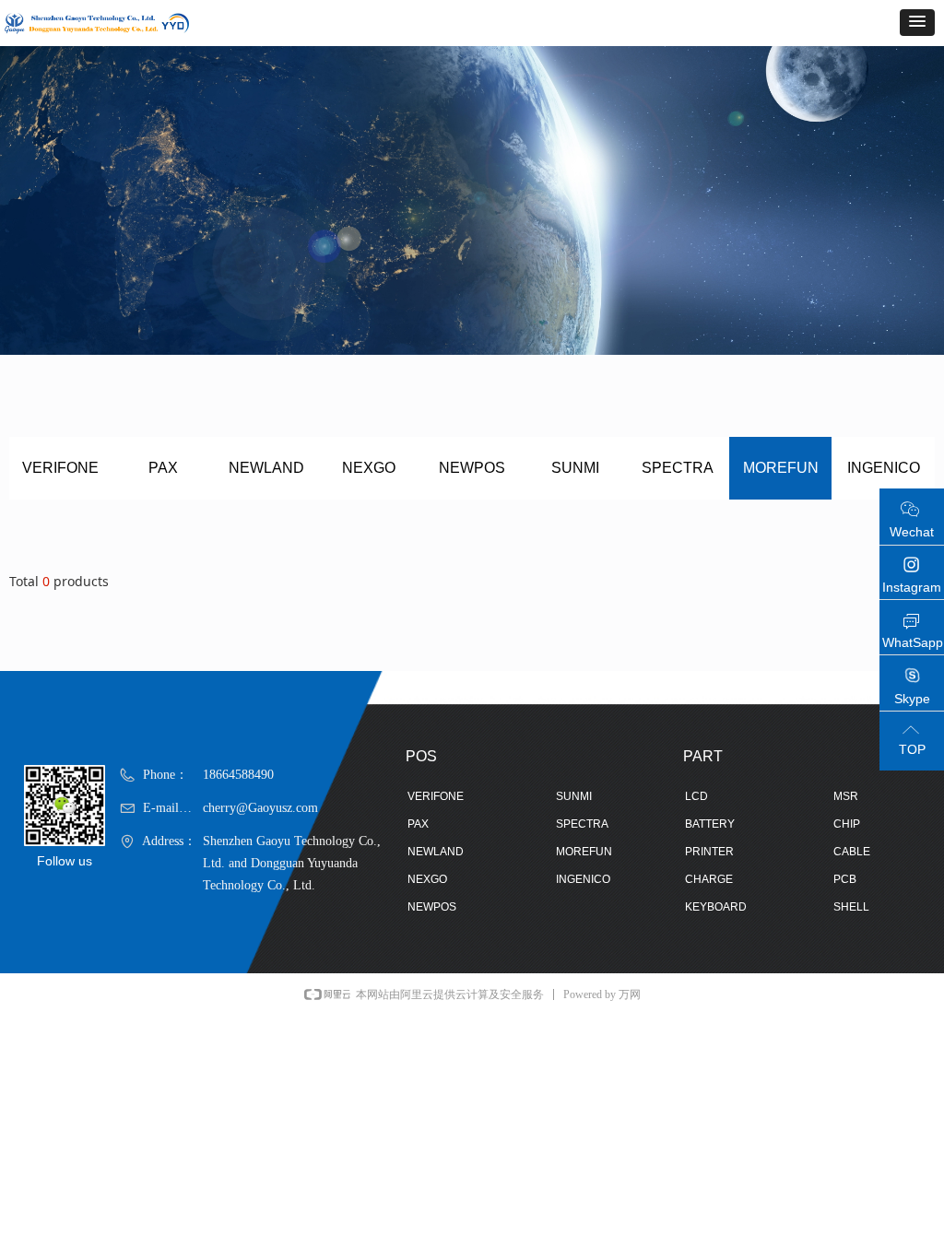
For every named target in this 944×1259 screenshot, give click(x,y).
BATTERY (710, 824)
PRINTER (709, 851)
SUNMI (575, 468)
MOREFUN (781, 468)
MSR (845, 796)
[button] (917, 22)
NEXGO (368, 468)
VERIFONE (60, 468)
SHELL (851, 906)
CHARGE (709, 879)
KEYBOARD (716, 906)
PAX (163, 468)
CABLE (851, 851)
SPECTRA (678, 468)
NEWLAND (266, 468)
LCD (696, 796)
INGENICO (883, 468)
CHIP (846, 824)
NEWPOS (472, 468)
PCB (844, 879)
